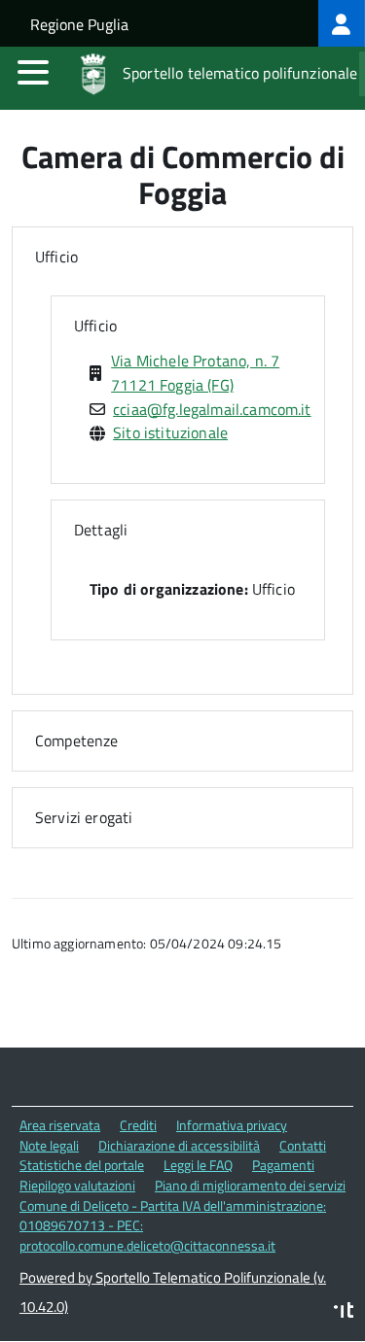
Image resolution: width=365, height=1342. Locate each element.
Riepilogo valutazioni (77, 1185)
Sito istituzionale (170, 432)
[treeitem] (341, 23)
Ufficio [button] (56, 256)
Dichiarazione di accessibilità (179, 1145)
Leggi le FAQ (198, 1164)
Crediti (138, 1125)
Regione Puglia (79, 24)
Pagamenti (283, 1164)
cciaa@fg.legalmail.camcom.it (211, 409)
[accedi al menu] (33, 71)
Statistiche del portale (81, 1164)
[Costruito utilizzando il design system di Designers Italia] (343, 1312)
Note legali (49, 1145)
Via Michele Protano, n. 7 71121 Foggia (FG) (195, 372)
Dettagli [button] (101, 529)
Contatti (302, 1145)
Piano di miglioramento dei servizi (250, 1185)
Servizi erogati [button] (83, 817)
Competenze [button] (77, 740)
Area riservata (59, 1125)
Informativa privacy (231, 1125)
